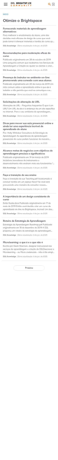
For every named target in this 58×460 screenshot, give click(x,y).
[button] (49, 4)
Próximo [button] (29, 268)
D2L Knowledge (9, 46)
